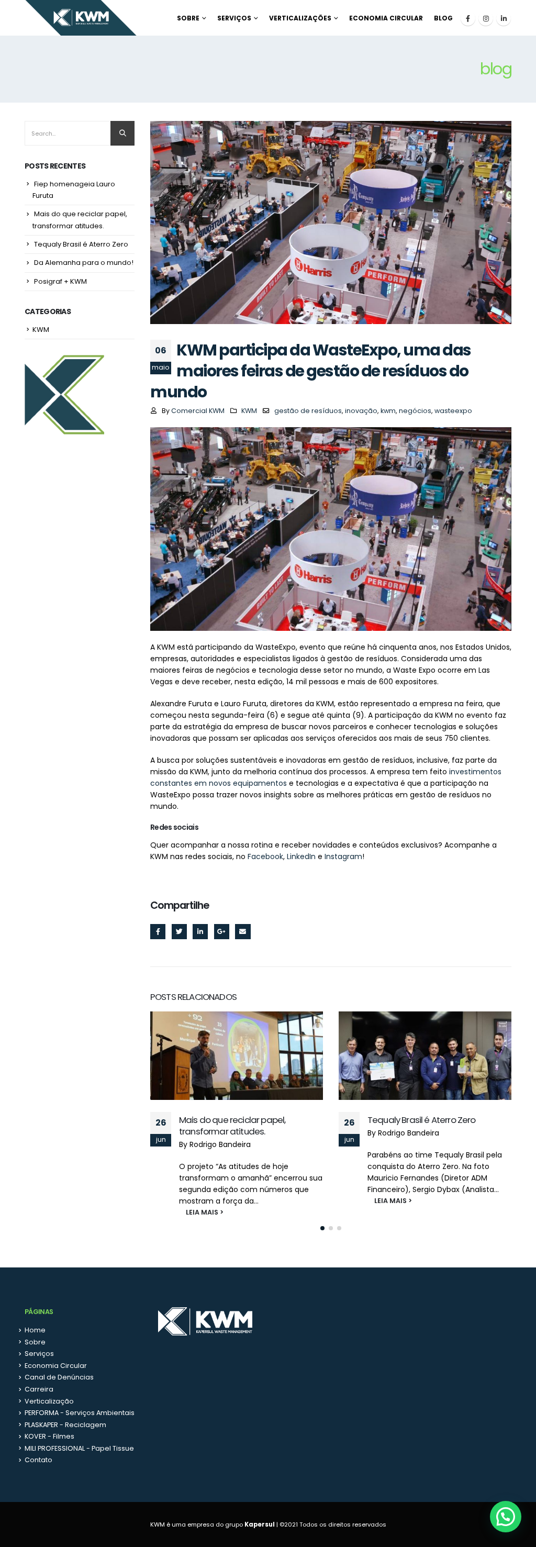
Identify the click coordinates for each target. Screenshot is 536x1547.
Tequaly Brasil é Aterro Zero (421, 1120)
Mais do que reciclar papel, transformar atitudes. (232, 1126)
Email (242, 931)
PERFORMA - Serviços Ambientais (80, 1412)
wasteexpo (453, 410)
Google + (221, 931)
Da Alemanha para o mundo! (83, 263)
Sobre (188, 18)
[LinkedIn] (503, 18)
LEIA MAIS (196, 1212)
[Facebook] (468, 18)
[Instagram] (485, 18)
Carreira (39, 1389)
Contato (38, 1459)
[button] (322, 1228)
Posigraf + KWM (60, 281)
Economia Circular (386, 18)
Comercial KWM (198, 410)
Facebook (265, 856)
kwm (388, 410)
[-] (81, 18)
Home (35, 1330)
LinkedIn (301, 856)
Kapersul (259, 1524)
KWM (249, 410)
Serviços (234, 18)
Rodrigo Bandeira (220, 1144)
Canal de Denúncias (59, 1377)
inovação (361, 410)
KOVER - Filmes (49, 1436)
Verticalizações (300, 18)
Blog (443, 18)
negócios (415, 410)
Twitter (179, 931)
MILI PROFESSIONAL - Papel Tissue (79, 1448)
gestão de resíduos (308, 410)
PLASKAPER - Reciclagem (65, 1424)
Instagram (343, 856)
